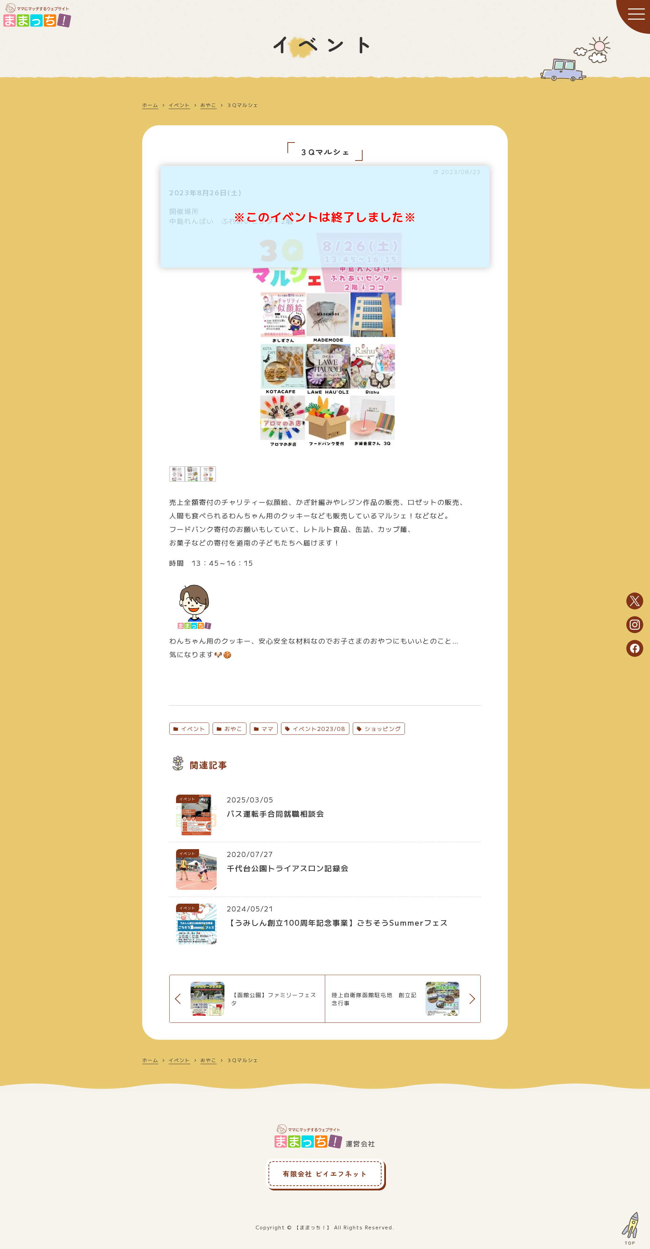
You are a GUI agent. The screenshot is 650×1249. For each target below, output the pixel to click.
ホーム (150, 105)
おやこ (208, 105)
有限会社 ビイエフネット (325, 1174)
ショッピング (381, 729)
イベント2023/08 (318, 729)
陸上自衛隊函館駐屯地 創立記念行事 (374, 999)
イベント (179, 105)
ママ (266, 729)
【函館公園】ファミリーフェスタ (274, 999)
